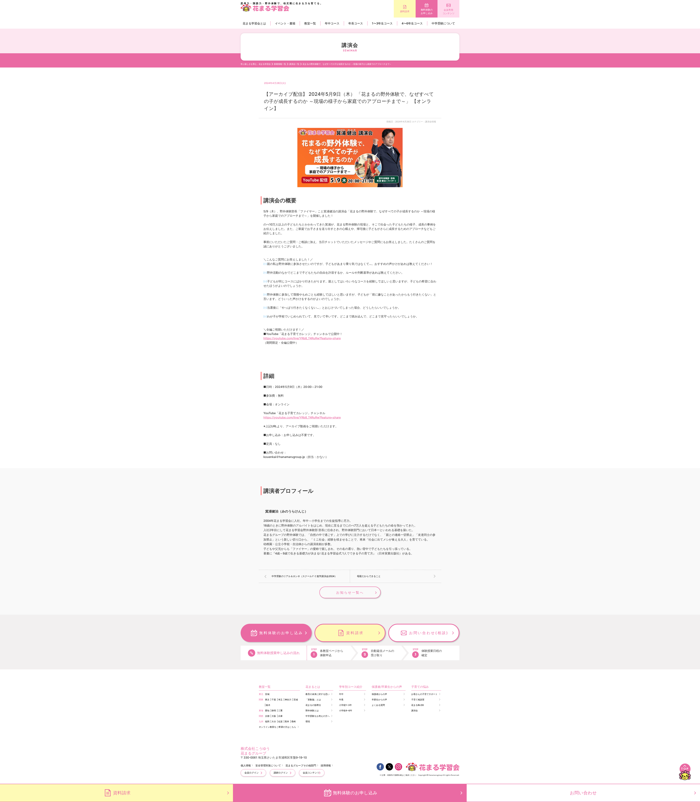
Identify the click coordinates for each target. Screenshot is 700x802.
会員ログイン (251, 772)
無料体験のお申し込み (427, 11)
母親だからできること (369, 576)
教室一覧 (310, 23)
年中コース (332, 23)
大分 (274, 721)
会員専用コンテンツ (448, 11)
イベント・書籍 (285, 23)
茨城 (295, 699)
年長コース (355, 23)
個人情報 (246, 765)
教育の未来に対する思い (318, 694)
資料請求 (404, 11)
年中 (341, 694)
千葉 (274, 699)
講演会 (414, 710)
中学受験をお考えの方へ (318, 716)
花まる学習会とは (254, 23)
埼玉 (280, 699)
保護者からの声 (379, 694)
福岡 (267, 721)
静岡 (274, 710)
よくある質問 (378, 705)
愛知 (267, 710)
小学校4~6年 (345, 710)
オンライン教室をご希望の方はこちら (277, 727)
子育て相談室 (417, 699)
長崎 (293, 721)
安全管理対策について (268, 765)
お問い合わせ (583, 792)
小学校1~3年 (345, 705)
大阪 (274, 716)
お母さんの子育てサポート (424, 694)
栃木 (268, 705)
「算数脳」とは (313, 699)
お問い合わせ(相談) (428, 633)
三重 (280, 710)
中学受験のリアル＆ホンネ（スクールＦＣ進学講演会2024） (304, 576)
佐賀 (280, 721)
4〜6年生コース (412, 23)
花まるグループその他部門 (300, 765)
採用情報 (326, 765)
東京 (267, 699)
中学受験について (443, 23)
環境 (308, 721)
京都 (267, 716)
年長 (341, 699)
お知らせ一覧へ (350, 592)
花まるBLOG (417, 705)
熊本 (287, 721)
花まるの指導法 (313, 705)
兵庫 (280, 716)
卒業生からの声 (379, 699)
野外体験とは (312, 710)
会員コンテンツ (311, 772)
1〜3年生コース (382, 23)
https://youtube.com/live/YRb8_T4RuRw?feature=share (302, 338)
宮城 (267, 694)
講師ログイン (281, 772)
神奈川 (288, 699)
